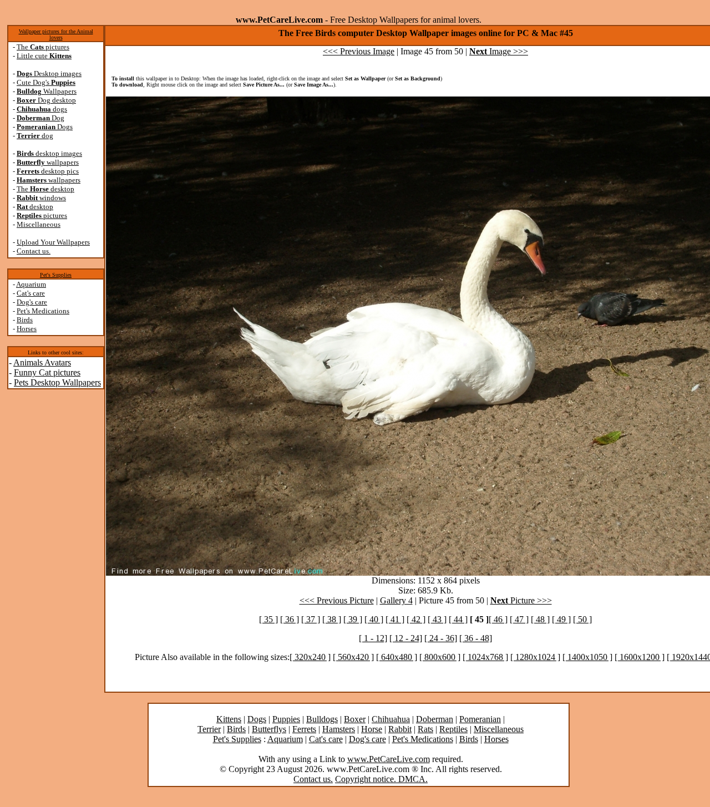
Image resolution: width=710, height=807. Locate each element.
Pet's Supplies (56, 275)
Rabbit (400, 729)
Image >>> (498, 51)
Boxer (355, 719)
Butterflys (269, 729)
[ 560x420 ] (353, 657)
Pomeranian (480, 719)
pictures (42, 215)
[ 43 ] (437, 619)
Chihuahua (391, 719)
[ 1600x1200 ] (640, 657)
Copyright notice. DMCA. (381, 779)
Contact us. (33, 251)
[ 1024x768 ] (485, 657)
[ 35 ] (268, 619)
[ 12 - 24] (405, 638)
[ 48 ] (540, 619)
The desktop (45, 189)
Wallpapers (47, 91)
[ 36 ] (289, 619)
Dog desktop (46, 100)
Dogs (45, 127)
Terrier (209, 729)
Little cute (44, 56)
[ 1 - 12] (373, 638)
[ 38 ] (331, 619)
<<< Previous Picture (337, 600)
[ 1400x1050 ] (587, 657)
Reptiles (453, 729)
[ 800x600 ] (439, 657)
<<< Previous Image (358, 51)
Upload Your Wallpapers (53, 242)
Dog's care (32, 302)
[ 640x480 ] (396, 657)
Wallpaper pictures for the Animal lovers (56, 34)
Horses (27, 328)
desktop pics (48, 171)
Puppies (286, 719)
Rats (425, 729)
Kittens (228, 719)
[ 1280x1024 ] (535, 657)
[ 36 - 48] (475, 638)
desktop (35, 206)
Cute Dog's (46, 82)
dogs (42, 109)
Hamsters (338, 729)
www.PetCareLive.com (388, 759)
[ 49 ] (561, 619)
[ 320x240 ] (310, 657)
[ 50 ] (582, 619)
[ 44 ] (458, 619)
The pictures (43, 47)
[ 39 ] (352, 619)
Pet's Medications (43, 311)
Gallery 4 (396, 600)
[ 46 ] (498, 619)
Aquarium (31, 284)
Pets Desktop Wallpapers (57, 382)
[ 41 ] (395, 619)
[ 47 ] (519, 619)
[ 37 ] (310, 619)
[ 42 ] (416, 619)
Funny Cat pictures (47, 372)
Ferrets (304, 729)
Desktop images (49, 73)
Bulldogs (322, 719)
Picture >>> (521, 600)
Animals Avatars (42, 362)
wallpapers (48, 162)
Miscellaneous (38, 224)
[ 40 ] (373, 619)
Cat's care (31, 293)
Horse (371, 729)
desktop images (49, 153)
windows (41, 198)
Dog (40, 118)
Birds (25, 320)
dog (35, 135)
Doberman (434, 719)
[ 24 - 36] (440, 638)
